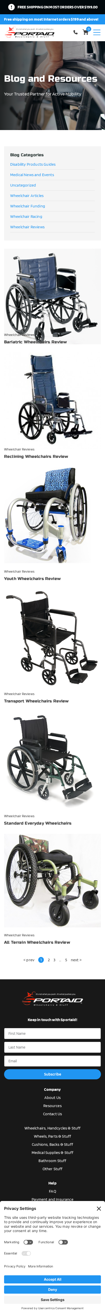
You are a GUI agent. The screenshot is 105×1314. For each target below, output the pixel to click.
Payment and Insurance (52, 1199)
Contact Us (52, 1113)
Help (52, 1183)
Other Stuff (53, 1168)
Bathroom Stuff (52, 1160)
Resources (52, 1105)
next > (76, 959)
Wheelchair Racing (26, 216)
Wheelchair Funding (27, 206)
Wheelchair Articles (27, 195)
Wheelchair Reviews (27, 226)
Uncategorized (23, 185)
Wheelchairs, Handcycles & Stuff (52, 1128)
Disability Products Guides (33, 164)
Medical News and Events (32, 174)
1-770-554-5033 (76, 32)
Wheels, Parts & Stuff (52, 1136)
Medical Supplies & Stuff (53, 1152)
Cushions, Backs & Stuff (52, 1144)
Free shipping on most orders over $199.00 (58, 7)
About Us (52, 1097)
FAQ (52, 1191)
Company (52, 1089)
